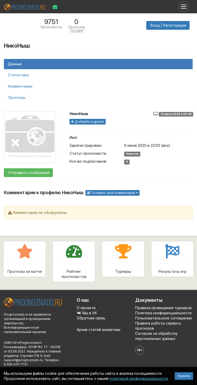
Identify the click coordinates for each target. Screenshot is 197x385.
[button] (168, 25)
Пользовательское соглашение (163, 318)
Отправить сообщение (28, 172)
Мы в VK (89, 313)
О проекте (86, 308)
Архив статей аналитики (98, 329)
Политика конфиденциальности (163, 313)
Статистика (18, 75)
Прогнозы (16, 97)
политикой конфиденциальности (139, 378)
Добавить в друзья (89, 121)
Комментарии (20, 86)
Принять (184, 376)
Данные (15, 64)
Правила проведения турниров (163, 308)
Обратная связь (91, 318)
